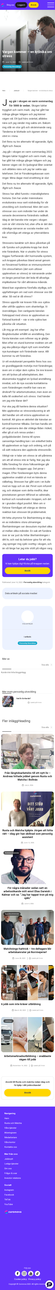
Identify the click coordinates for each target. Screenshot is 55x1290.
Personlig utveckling (12, 67)
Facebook (9, 1195)
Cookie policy (20, 1279)
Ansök (33, 5)
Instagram (9, 1190)
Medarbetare (10, 1137)
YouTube (8, 1204)
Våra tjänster (10, 1128)
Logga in (21, 5)
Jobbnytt (16, 90)
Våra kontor (9, 1142)
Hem (3, 90)
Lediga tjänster (11, 1163)
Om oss (8, 1168)
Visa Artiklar (27, 624)
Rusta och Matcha (13, 1123)
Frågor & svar (10, 1173)
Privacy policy (34, 1279)
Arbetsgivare (10, 1132)
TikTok (7, 1199)
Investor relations (12, 1178)
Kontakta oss (10, 1147)
